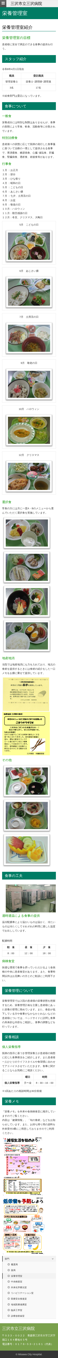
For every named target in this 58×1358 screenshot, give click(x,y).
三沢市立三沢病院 (26, 3)
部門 (7, 1259)
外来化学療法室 (18, 1287)
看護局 (14, 1264)
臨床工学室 (16, 1310)
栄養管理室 (16, 1276)
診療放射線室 (17, 1316)
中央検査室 (16, 1281)
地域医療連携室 (18, 1304)
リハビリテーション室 (22, 1293)
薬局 (12, 1270)
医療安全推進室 (18, 1298)
